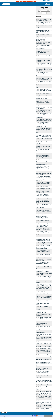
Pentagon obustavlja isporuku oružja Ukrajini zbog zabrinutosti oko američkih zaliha (44, 402)
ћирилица (12, 0)
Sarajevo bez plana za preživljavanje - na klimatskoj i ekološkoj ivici (42, 288)
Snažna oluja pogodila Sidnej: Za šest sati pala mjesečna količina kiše (43, 351)
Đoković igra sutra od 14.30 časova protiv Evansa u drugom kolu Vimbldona (43, 151)
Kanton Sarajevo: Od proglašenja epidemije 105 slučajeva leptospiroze (43, 60)
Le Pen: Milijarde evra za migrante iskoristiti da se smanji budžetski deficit (42, 323)
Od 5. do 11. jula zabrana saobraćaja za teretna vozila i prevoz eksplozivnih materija (43, 259)
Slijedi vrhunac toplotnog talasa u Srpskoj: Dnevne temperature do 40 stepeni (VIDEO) (44, 107)
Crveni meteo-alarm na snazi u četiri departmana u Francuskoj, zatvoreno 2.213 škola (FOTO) (43, 397)
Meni (48, 3)
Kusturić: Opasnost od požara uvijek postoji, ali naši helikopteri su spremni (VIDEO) (43, 319)
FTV (42, 415)
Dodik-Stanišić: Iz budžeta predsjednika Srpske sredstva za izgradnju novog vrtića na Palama (43, 239)
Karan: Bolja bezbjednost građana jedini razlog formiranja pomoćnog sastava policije (43, 247)
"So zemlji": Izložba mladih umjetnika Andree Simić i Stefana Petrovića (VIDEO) (43, 368)
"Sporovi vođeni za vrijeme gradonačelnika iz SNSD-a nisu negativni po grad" (43, 263)
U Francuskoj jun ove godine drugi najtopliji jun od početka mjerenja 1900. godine (44, 69)
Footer (4, 412)
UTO (40, 8)
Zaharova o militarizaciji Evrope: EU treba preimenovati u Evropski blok (42, 195)
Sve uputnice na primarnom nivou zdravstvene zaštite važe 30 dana (43, 278)
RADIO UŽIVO (31, 1)
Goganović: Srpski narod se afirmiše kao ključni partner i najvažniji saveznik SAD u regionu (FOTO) (44, 78)
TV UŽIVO (21, 1)
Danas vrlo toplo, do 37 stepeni (46, 348)
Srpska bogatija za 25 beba (45, 384)
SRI (42, 8)
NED (51, 8)
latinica (8, 0)
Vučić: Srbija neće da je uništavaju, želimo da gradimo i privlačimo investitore (42, 372)
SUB (48, 8)
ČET (44, 8)
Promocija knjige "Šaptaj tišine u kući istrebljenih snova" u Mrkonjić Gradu (44, 65)
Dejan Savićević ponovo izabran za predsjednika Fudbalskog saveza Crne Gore (43, 90)
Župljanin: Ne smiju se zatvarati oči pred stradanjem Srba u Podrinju (43, 308)
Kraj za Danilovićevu (44, 186)
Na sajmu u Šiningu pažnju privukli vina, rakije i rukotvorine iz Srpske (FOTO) (43, 328)
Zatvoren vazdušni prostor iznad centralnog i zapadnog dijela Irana (43, 183)
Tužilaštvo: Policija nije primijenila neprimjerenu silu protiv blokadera (43, 146)
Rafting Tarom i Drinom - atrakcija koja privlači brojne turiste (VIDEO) (43, 74)
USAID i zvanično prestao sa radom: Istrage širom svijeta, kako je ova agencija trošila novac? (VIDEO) (43, 135)
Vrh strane (47, 416)
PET (46, 8)
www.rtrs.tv (14, 416)
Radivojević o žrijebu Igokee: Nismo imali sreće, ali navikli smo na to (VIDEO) (44, 86)
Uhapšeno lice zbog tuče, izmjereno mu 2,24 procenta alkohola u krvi (43, 251)
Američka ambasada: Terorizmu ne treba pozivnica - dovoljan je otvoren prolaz (42, 225)
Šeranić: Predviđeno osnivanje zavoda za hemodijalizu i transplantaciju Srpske (44, 39)
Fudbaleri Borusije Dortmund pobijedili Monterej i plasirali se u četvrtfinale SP (43, 338)
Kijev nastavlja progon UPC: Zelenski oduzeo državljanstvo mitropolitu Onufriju (43, 206)
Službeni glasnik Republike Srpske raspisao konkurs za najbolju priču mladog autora (43, 47)
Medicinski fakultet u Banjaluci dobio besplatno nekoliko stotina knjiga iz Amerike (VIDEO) (44, 173)
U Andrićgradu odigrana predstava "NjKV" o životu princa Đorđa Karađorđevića (44, 388)
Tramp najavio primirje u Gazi (45, 391)
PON (37, 8)
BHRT (40, 415)
